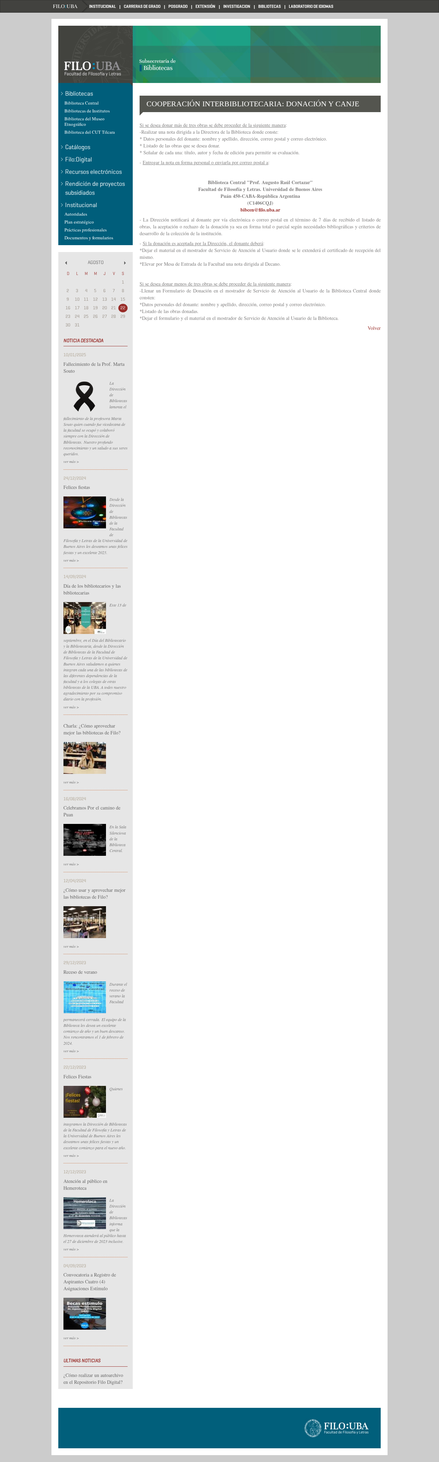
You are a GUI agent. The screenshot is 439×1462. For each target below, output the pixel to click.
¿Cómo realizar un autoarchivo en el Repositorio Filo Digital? (93, 1378)
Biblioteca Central (81, 103)
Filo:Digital (78, 159)
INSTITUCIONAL (102, 6)
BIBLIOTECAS (269, 6)
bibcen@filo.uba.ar (260, 209)
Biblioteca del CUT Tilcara (89, 132)
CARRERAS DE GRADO (142, 6)
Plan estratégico (79, 222)
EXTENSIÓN (205, 6)
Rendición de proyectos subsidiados (95, 188)
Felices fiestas (76, 487)
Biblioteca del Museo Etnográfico (84, 122)
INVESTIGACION (236, 6)
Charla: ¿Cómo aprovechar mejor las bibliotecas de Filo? (91, 729)
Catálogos (77, 147)
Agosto (96, 262)
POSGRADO (178, 6)
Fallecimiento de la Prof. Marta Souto (93, 367)
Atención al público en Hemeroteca (85, 1184)
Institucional (81, 205)
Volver (374, 328)
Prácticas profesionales (85, 230)
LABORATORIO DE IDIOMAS (311, 6)
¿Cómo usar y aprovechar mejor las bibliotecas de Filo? (94, 893)
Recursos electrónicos (93, 172)
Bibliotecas (79, 93)
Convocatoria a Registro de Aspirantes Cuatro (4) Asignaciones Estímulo (89, 1281)
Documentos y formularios (88, 238)
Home (70, 6)
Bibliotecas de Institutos (87, 111)
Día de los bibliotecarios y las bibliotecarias (92, 589)
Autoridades (75, 214)
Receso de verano (80, 972)
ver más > (71, 461)
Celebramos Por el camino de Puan (91, 811)
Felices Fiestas (77, 1076)
